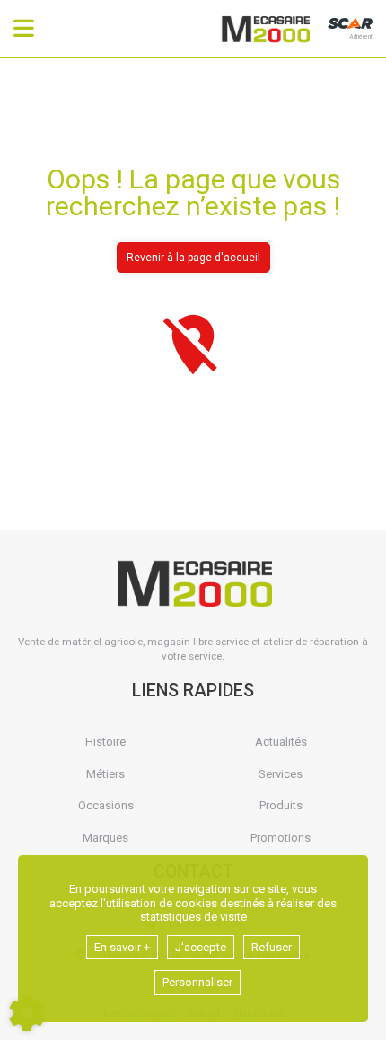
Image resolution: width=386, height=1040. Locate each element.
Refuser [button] (271, 947)
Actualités (281, 741)
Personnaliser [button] (197, 982)
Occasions (106, 805)
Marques (105, 837)
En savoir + (122, 947)
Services (281, 774)
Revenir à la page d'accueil (193, 257)
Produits (281, 805)
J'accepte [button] (200, 947)
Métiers (105, 774)
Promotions (280, 837)
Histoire (105, 741)
